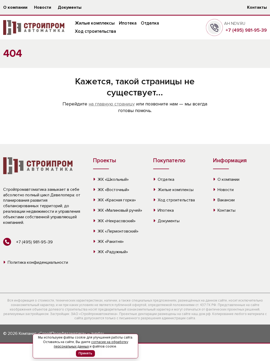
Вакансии (225, 200)
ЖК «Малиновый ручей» (119, 210)
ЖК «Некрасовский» (116, 221)
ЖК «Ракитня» (110, 241)
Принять (85, 353)
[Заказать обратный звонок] (214, 27)
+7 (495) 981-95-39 (245, 30)
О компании (15, 7)
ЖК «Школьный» (113, 179)
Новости (42, 7)
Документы (69, 7)
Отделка (150, 23)
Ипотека (128, 23)
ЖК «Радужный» (112, 251)
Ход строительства (95, 31)
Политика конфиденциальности (37, 262)
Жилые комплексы (95, 23)
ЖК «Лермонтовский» (117, 231)
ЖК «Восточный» (113, 189)
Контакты (257, 7)
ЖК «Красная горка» (116, 200)
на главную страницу (112, 104)
